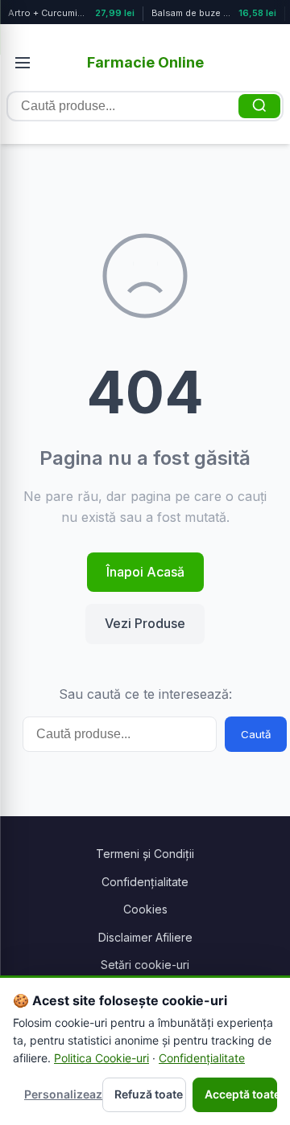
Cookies (145, 909)
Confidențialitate (145, 882)
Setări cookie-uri (145, 964)
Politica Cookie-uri (101, 1058)
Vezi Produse (145, 623)
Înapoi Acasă (145, 572)
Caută (256, 734)
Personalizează (60, 1094)
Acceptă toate (241, 1094)
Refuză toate (148, 1094)
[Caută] (259, 106)
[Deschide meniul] (22, 63)
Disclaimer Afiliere (145, 937)
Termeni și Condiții (145, 853)
